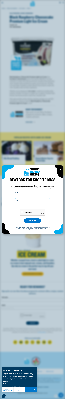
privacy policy (37, 229)
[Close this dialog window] (60, 168)
